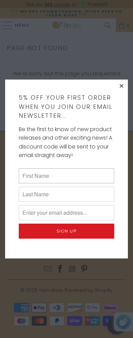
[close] (122, 86)
